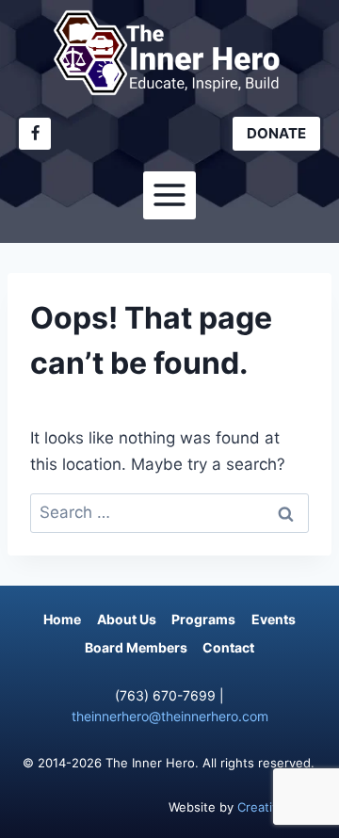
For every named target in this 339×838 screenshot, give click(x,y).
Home (62, 619)
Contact (228, 647)
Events (273, 619)
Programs (203, 619)
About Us (126, 619)
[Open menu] (170, 195)
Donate (276, 133)
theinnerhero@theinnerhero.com (170, 716)
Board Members (136, 647)
